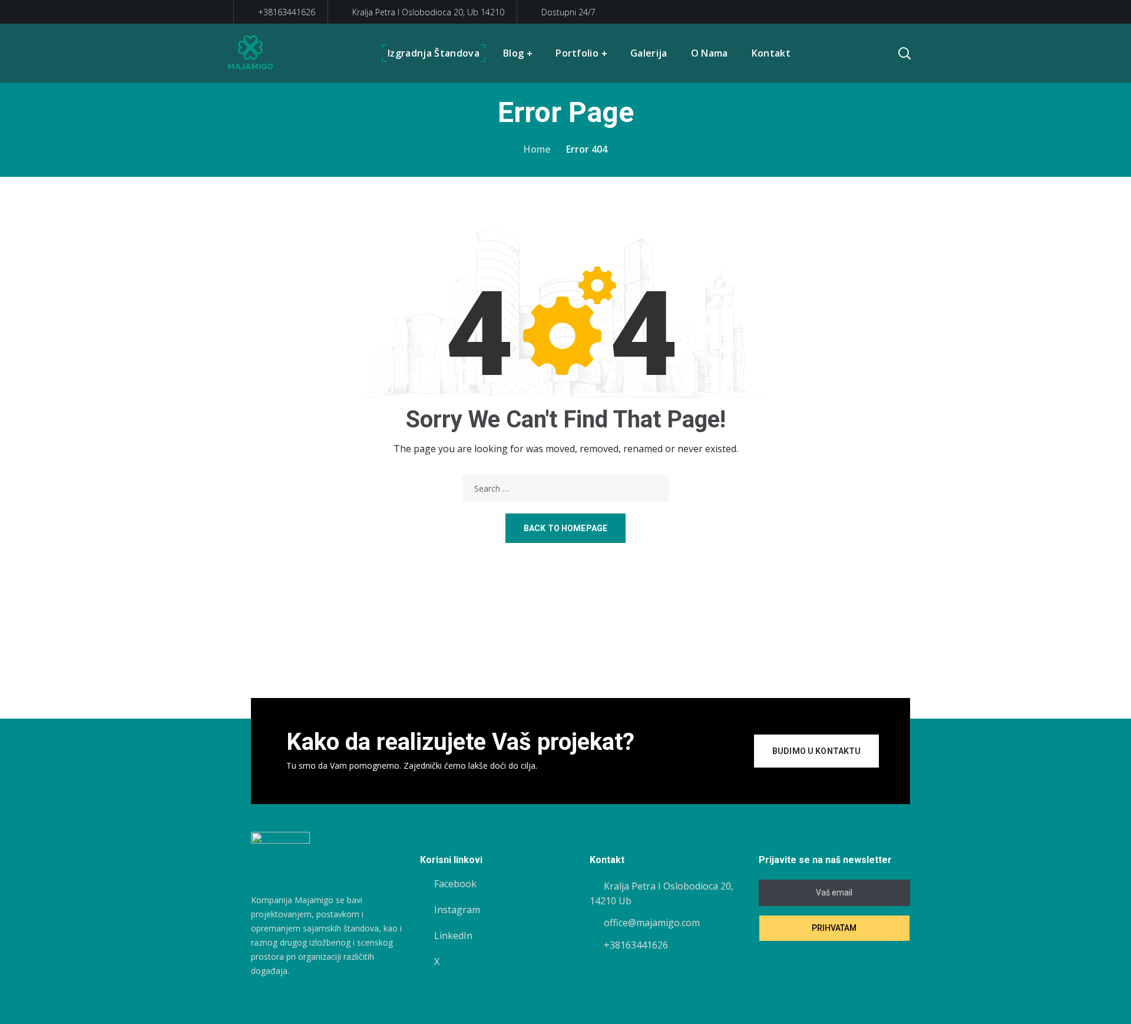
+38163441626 (285, 12)
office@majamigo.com (652, 922)
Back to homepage (565, 528)
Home (537, 149)
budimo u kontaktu (816, 751)
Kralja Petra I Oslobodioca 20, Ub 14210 (428, 12)
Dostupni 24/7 (568, 12)
